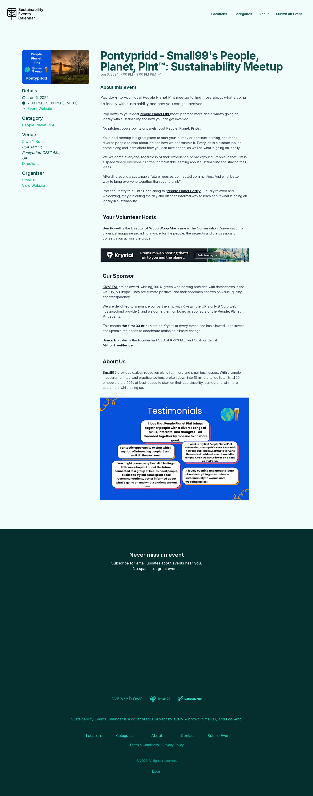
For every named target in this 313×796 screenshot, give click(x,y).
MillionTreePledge (118, 345)
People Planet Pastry (184, 191)
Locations (219, 14)
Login (156, 771)
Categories (243, 14)
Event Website (39, 108)
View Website (33, 185)
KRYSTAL (110, 287)
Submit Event (219, 735)
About (264, 14)
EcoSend (234, 719)
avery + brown (186, 719)
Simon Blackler (116, 340)
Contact (188, 735)
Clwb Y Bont (33, 141)
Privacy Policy (173, 745)
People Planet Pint (38, 125)
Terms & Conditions (144, 745)
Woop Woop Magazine (167, 228)
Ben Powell (112, 228)
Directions (30, 163)
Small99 (29, 180)
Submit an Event (289, 14)
